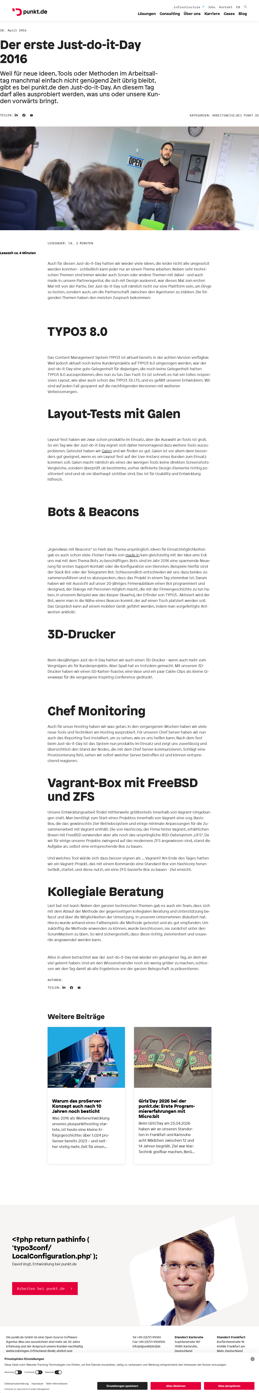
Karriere (212, 13)
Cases (229, 13)
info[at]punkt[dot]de (146, 1346)
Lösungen (147, 13)
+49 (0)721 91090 (149, 1337)
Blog (243, 13)
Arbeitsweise (223, 115)
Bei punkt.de (247, 115)
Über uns (192, 13)
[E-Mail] (31, 114)
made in (133, 554)
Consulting (170, 13)
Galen (107, 450)
